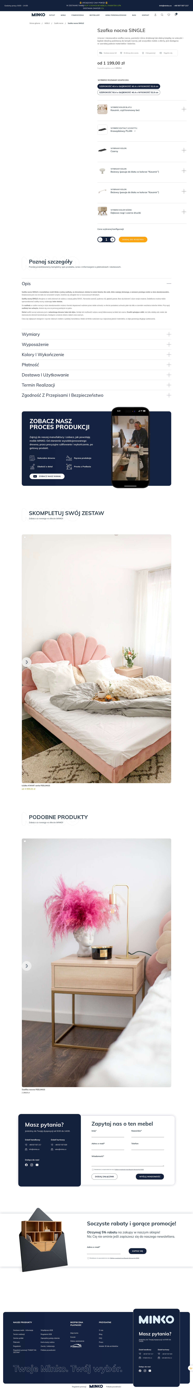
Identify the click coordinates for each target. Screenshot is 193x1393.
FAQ (100, 1338)
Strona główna (34, 23)
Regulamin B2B (46, 1334)
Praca (101, 1342)
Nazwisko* (136, 1131)
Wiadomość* (98, 1156)
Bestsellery (95, 15)
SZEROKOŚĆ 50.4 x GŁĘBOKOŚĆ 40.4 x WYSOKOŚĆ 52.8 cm (128, 92)
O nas (101, 1330)
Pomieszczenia (77, 15)
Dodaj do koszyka (133, 239)
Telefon (134, 1144)
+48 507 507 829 (61, 1145)
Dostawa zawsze (93, 8)
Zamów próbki (18, 1338)
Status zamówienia (77, 1341)
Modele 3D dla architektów (108, 1346)
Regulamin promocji (79, 1387)
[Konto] (155, 16)
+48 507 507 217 (181, 5)
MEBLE (63, 15)
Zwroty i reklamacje (48, 1346)
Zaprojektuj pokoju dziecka (50, 1338)
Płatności (16, 1342)
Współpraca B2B (47, 1330)
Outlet (52, 15)
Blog (134, 15)
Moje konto (74, 1333)
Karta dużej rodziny (48, 1342)
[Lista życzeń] (169, 16)
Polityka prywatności (48, 1350)
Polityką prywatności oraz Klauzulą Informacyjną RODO (129, 1169)
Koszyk (72, 1337)
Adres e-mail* (98, 1144)
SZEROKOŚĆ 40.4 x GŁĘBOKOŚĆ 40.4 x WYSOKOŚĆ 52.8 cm (128, 86)
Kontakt (145, 15)
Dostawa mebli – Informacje (23, 1330)
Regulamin (17, 1346)
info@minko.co (165, 5)
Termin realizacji (19, 1334)
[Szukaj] (162, 15)
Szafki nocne (58, 23)
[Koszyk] (175, 16)
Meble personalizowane (115, 15)
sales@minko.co (60, 1149)
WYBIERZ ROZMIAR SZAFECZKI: (113, 80)
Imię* (94, 1131)
